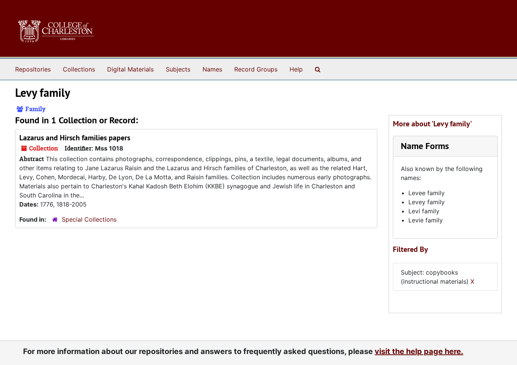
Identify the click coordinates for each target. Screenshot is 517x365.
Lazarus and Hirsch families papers (74, 138)
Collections (79, 69)
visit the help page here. (419, 351)
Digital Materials (130, 69)
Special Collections (89, 219)
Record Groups (255, 69)
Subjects (178, 69)
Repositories (33, 69)
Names (212, 69)
